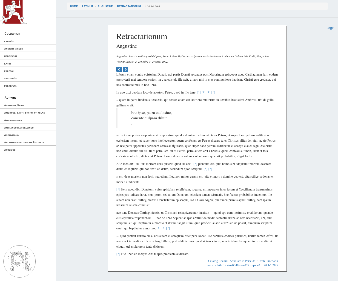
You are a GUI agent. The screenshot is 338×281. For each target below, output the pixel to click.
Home (74, 6)
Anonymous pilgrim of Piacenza (24, 142)
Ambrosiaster (13, 120)
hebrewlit (10, 56)
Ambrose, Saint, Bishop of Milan (24, 112)
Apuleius (9, 149)
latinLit (87, 6)
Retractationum (129, 6)
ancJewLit (10, 78)
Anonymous (11, 135)
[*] (199, 92)
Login (331, 27)
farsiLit (9, 41)
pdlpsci (9, 71)
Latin (7, 63)
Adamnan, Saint (14, 105)
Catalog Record (218, 261)
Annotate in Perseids (242, 261)
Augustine (105, 6)
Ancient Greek (13, 48)
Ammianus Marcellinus (19, 127)
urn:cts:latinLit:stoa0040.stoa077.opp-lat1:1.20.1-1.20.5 (242, 265)
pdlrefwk (10, 85)
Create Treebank (268, 261)
